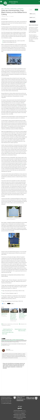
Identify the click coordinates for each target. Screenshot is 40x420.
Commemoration (20, 8)
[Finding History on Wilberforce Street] (5, 310)
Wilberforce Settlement (6, 325)
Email (32, 17)
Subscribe (33, 21)
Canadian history (13, 8)
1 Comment (12, 16)
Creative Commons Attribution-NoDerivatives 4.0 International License (12, 340)
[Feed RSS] (21, 406)
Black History (7, 8)
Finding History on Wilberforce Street (4, 314)
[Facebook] (19, 406)
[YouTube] (20, 406)
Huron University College (5, 402)
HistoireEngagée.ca (32, 41)
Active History (13, 2)
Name (32, 13)
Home (2, 8)
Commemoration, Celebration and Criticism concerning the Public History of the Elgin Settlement (23, 315)
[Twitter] (18, 406)
